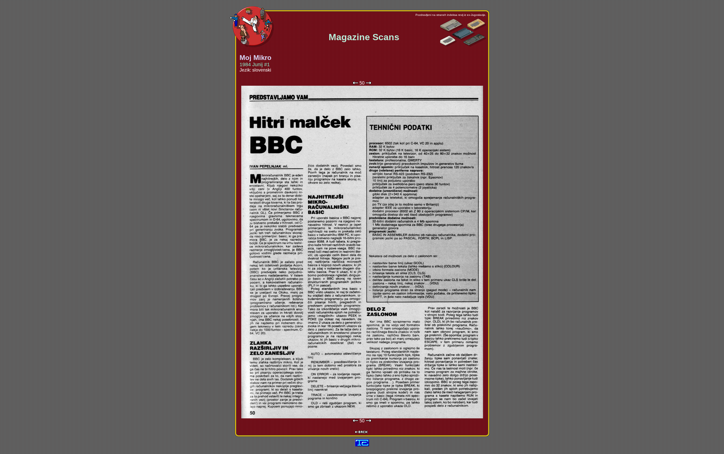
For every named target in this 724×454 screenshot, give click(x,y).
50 (362, 83)
